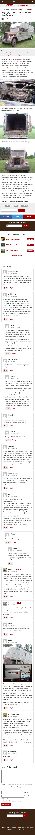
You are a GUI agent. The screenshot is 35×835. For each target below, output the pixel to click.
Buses (8, 205)
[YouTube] (24, 822)
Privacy (27, 827)
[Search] (33, 2)
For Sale (20, 9)
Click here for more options (17, 229)
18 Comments (29, 9)
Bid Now (30, 239)
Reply (11, 288)
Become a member (7, 787)
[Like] (4, 288)
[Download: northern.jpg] (17, 681)
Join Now (10, 5)
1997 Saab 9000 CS (12, 250)
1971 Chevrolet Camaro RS (15, 239)
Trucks (24, 205)
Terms (32, 827)
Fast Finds (21, 827)
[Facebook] (10, 822)
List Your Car (24, 5)
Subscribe (4, 801)
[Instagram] (21, 822)
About (3, 827)
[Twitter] (14, 822)
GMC (15, 205)
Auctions (13, 827)
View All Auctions (17, 255)
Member (18, 569)
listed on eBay (17, 59)
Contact (8, 827)
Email (26, 796)
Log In (17, 5)
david (6, 19)
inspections (10, 55)
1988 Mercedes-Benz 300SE (15, 245)
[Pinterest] (17, 822)
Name (26, 792)
